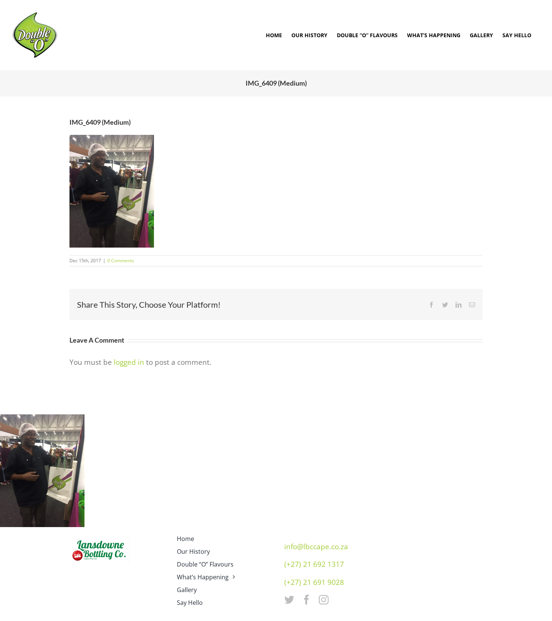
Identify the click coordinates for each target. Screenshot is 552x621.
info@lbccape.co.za (316, 546)
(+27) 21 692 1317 (314, 564)
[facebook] (306, 599)
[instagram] (324, 599)
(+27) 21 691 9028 (314, 582)
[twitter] (289, 599)
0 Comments (120, 260)
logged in (129, 362)
